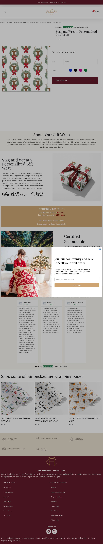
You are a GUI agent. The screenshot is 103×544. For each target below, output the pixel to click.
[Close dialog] (100, 249)
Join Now (77, 285)
